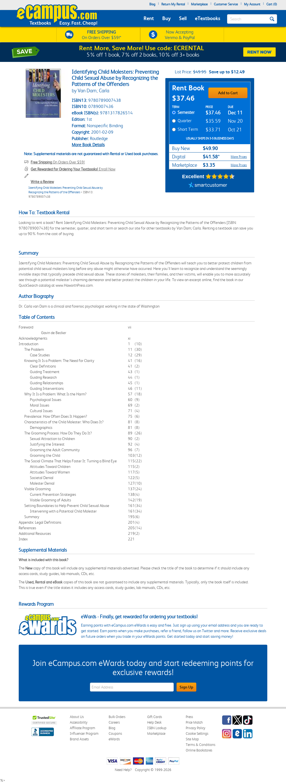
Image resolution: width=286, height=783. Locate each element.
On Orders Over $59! (58, 162)
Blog (152, 4)
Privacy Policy (195, 728)
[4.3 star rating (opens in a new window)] (220, 176)
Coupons (115, 733)
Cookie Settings (197, 733)
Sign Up (186, 687)
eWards (114, 739)
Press (189, 717)
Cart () (271, 4)
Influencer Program (84, 733)
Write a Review (42, 181)
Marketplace (199, 4)
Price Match (194, 722)
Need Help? (123, 770)
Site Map (192, 739)
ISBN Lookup (156, 728)
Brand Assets (79, 739)
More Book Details (88, 144)
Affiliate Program (82, 728)
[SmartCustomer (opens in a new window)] (207, 185)
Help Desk (154, 722)
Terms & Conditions (200, 745)
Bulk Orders (117, 717)
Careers (114, 722)
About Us (77, 717)
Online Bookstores (199, 750)
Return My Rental (173, 4)
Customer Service (226, 4)
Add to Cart (228, 93)
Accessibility (78, 722)
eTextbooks (207, 18)
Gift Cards (154, 717)
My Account (252, 4)
